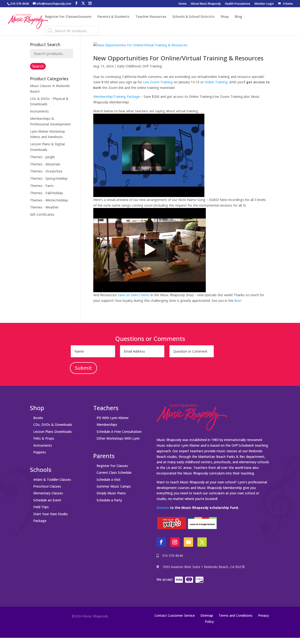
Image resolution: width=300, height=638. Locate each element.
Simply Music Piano (111, 493)
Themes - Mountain (45, 164)
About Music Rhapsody (206, 4)
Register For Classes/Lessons (68, 17)
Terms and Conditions (235, 615)
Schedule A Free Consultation (119, 431)
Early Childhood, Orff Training (139, 66)
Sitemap (206, 615)
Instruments (39, 111)
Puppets (39, 452)
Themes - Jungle (42, 157)
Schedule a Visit (108, 479)
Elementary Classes (48, 493)
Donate (163, 507)
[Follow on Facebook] (161, 542)
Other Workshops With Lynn (118, 438)
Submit (83, 368)
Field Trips (41, 507)
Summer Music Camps (114, 486)
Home (183, 4)
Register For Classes (112, 465)
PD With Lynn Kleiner (113, 418)
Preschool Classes (47, 486)
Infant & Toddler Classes (52, 479)
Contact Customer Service (174, 615)
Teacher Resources (150, 17)
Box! (237, 300)
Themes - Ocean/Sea (46, 171)
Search (38, 66)
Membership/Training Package (116, 96)
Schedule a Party (109, 500)
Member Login (264, 4)
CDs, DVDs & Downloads (52, 424)
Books (38, 418)
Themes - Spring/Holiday (49, 178)
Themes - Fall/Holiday (46, 193)
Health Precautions (237, 4)
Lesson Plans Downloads (52, 431)
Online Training (216, 82)
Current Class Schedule (114, 472)
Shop (225, 17)
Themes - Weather (44, 207)
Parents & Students (113, 17)
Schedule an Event (47, 500)
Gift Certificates (42, 214)
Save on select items (134, 295)
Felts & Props (43, 438)
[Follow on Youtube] (188, 542)
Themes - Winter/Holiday (49, 200)
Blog (238, 17)
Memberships (107, 424)
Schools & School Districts (193, 17)
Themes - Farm (41, 185)
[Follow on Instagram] (175, 542)
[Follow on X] (202, 542)
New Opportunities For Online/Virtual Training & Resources (178, 58)
